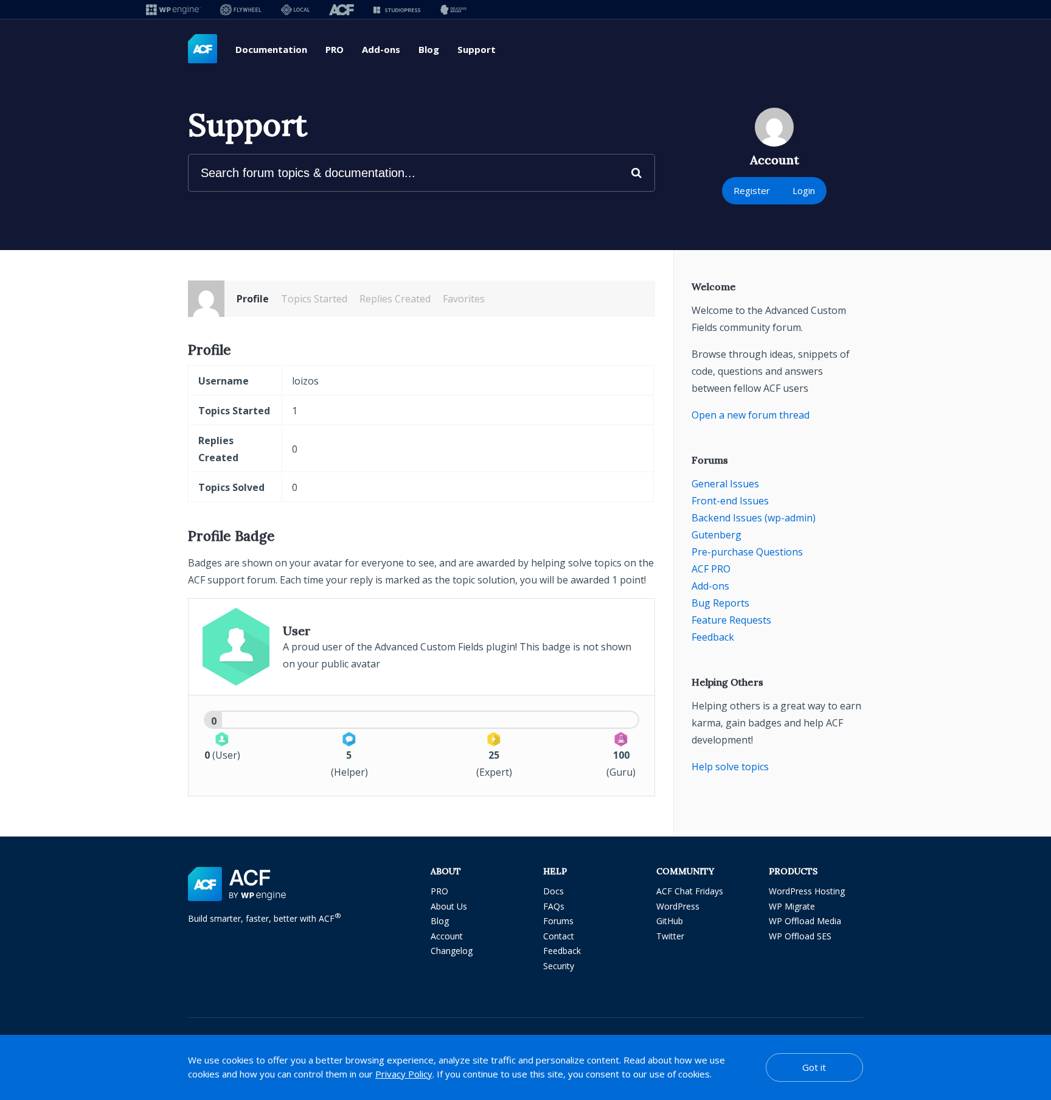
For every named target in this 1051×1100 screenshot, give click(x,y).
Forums (558, 921)
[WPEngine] (173, 9)
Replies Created (395, 298)
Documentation (271, 49)
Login (804, 190)
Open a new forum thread (751, 415)
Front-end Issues (730, 500)
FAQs (553, 906)
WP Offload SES (800, 936)
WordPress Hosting (807, 891)
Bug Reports (720, 603)
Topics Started (314, 298)
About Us (449, 906)
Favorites (464, 298)
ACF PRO (711, 569)
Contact (558, 936)
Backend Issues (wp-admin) (754, 517)
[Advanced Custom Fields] (202, 49)
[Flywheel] (240, 9)
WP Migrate (792, 906)
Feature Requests (731, 620)
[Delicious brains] (453, 9)
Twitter (670, 936)
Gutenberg (716, 534)
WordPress (677, 906)
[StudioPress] (397, 9)
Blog (428, 49)
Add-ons (381, 49)
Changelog (452, 950)
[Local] (295, 9)
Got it (814, 1067)
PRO (334, 49)
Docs (553, 891)
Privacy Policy (403, 1074)
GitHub (669, 921)
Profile (253, 298)
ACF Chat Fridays (689, 891)
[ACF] (341, 9)
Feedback (713, 637)
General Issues (725, 483)
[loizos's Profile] (206, 298)
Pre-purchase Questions (747, 552)
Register (752, 190)
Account (447, 936)
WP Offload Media (805, 921)
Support (476, 49)
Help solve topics (730, 766)
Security (558, 966)
